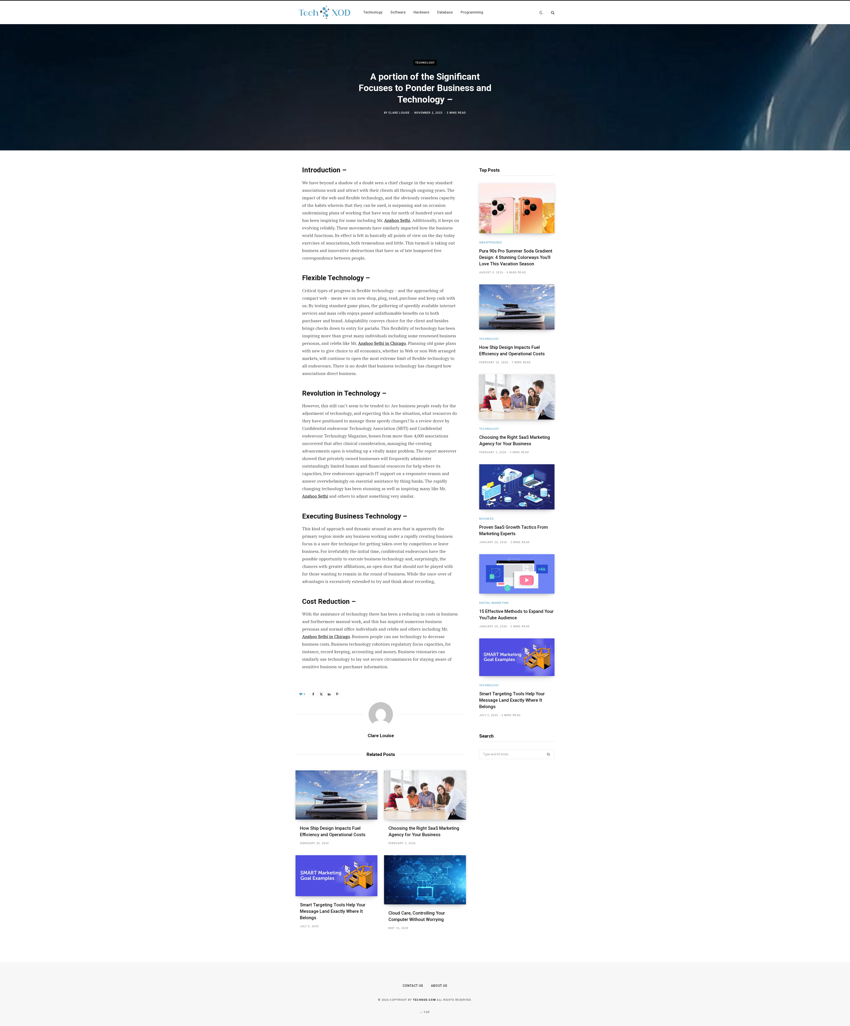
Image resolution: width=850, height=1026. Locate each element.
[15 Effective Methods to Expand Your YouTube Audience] (516, 574)
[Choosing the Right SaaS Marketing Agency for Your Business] (425, 795)
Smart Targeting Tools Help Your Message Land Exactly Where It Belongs (332, 911)
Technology (425, 62)
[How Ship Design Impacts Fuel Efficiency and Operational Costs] (336, 795)
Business (486, 518)
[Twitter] (273, 193)
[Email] (273, 228)
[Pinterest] (273, 205)
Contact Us (413, 985)
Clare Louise (399, 112)
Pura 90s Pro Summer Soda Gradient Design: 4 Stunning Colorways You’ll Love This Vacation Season (515, 257)
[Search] (550, 12)
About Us (439, 985)
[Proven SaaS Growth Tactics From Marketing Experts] (516, 486)
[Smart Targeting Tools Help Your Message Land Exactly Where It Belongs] (336, 875)
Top (426, 1012)
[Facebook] (273, 181)
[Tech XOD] (324, 12)
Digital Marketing (494, 602)
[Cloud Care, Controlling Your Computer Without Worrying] (425, 879)
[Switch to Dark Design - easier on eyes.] (541, 12)
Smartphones (490, 242)
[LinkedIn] (273, 216)
